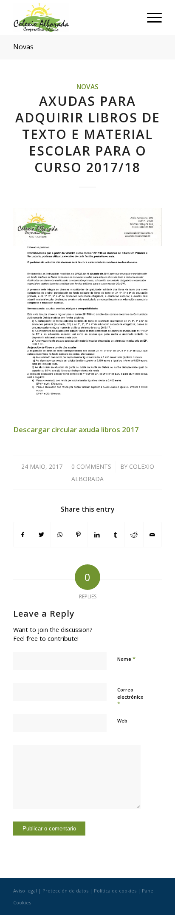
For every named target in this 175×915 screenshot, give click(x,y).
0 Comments (91, 466)
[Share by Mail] (153, 534)
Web (122, 720)
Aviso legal (25, 890)
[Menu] (150, 17)
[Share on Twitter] (41, 534)
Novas (23, 46)
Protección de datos (65, 890)
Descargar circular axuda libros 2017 (76, 429)
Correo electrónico (130, 697)
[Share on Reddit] (134, 534)
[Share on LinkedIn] (97, 534)
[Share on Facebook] (23, 534)
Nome (126, 659)
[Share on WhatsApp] (60, 534)
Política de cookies (115, 890)
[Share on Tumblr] (115, 534)
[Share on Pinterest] (78, 534)
